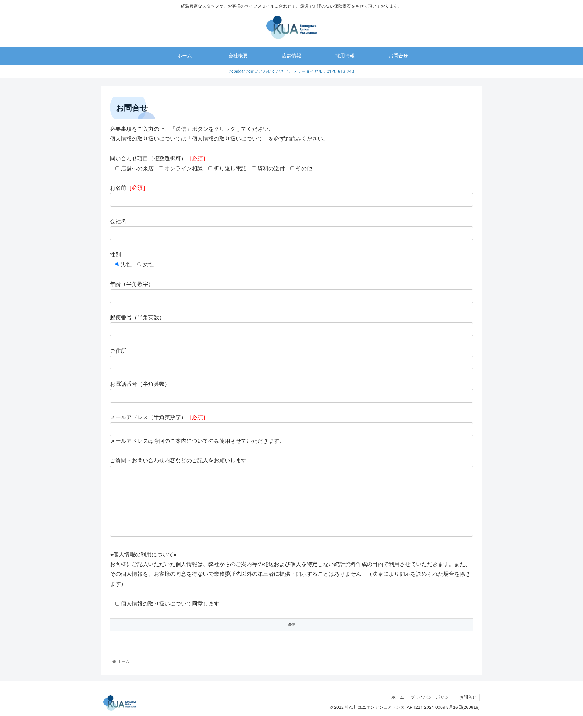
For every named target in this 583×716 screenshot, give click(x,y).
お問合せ (467, 697)
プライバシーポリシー (432, 697)
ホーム (397, 697)
